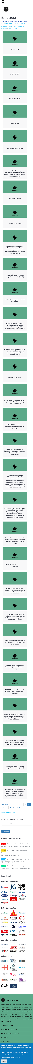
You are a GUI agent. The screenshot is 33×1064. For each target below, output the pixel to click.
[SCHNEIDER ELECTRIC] (13, 892)
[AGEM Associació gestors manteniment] (13, 961)
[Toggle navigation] (3, 1)
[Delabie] (4, 899)
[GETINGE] (22, 944)
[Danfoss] (4, 931)
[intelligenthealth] (4, 974)
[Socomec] (13, 922)
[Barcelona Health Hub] (4, 980)
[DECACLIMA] (4, 926)
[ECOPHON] (4, 922)
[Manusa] (22, 926)
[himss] (22, 961)
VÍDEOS (13, 26)
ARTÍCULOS (4, 24)
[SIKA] (13, 913)
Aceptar (4, 1061)
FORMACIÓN (4, 1037)
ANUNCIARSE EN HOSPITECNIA (10, 1033)
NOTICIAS (4, 28)
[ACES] (22, 980)
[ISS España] (13, 926)
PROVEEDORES (12, 28)
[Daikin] (22, 913)
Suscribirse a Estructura (8, 812)
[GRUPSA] (22, 918)
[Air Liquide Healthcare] (4, 887)
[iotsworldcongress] (13, 974)
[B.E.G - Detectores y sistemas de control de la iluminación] (13, 899)
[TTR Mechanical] (4, 947)
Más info (17, 1057)
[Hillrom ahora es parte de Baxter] (22, 892)
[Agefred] (13, 895)
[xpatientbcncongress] (22, 974)
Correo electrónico (7, 824)
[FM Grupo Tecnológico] (4, 918)
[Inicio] (6, 9)
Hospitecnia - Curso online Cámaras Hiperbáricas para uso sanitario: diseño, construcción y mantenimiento (14, 852)
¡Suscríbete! (5, 831)
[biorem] (13, 967)
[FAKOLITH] (13, 935)
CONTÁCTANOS (5, 1041)
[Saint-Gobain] (22, 895)
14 (11, 807)
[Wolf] (4, 951)
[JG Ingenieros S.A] (13, 887)
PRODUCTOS (20, 26)
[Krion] (13, 918)
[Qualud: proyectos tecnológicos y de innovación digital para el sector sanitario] (4, 935)
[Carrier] (4, 895)
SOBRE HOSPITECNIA (7, 1025)
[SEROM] (22, 899)
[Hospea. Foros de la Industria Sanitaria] (4, 967)
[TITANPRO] (13, 947)
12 (3, 807)
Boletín (20, 819)
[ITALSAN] (4, 892)
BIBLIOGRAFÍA (5, 26)
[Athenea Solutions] (13, 986)
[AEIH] (4, 961)
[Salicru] (22, 935)
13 (7, 807)
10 (26, 804)
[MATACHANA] (4, 944)
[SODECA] (22, 922)
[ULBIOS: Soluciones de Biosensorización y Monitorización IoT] (22, 947)
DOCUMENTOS (13, 24)
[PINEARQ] (21, 887)
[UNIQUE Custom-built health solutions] (13, 980)
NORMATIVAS (23, 24)
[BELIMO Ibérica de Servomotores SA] (13, 951)
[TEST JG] (13, 944)
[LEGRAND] (4, 902)
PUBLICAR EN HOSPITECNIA (9, 1029)
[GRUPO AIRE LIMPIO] (4, 913)
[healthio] (21, 967)
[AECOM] (22, 951)
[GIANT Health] (4, 986)
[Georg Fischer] (13, 931)
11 (29, 804)
